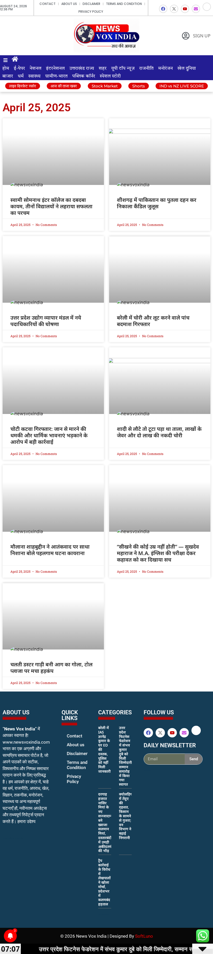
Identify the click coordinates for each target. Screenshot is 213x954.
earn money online (103, 914)
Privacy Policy (90, 11)
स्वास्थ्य (34, 76)
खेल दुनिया (186, 68)
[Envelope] (196, 9)
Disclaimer (91, 4)
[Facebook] (163, 9)
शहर (102, 68)
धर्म (21, 76)
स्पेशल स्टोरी (110, 76)
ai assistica (147, 770)
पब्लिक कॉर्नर (83, 76)
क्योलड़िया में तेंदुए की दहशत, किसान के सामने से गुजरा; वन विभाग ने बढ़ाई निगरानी (126, 816)
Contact (47, 4)
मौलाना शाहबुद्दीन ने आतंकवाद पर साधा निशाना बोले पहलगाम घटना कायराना (50, 550)
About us (69, 4)
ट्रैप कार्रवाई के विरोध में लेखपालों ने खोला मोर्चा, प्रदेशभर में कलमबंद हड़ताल (104, 882)
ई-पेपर (19, 68)
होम (5, 68)
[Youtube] (185, 9)
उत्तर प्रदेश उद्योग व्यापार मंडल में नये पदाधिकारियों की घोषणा (45, 321)
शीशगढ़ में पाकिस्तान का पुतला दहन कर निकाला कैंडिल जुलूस (156, 203)
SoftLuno (144, 936)
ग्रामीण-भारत (56, 76)
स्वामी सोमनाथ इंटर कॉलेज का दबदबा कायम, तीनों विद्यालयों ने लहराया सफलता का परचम (51, 206)
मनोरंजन (165, 68)
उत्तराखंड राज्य (81, 68)
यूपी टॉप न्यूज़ (123, 68)
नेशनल (35, 68)
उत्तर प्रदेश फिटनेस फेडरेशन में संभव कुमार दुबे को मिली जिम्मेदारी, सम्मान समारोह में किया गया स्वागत (126, 756)
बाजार (7, 76)
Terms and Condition (124, 4)
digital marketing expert (69, 786)
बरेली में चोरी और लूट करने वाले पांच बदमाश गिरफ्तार (153, 321)
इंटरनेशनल (55, 68)
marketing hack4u (13, 838)
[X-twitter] (174, 9)
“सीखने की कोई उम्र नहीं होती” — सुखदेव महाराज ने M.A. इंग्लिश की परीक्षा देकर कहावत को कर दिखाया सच (158, 553)
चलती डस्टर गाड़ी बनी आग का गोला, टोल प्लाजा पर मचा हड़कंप (51, 667)
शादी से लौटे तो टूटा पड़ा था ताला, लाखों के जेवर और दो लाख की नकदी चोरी (159, 432)
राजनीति (146, 68)
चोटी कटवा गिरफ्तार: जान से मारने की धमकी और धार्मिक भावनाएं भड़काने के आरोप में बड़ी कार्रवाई (49, 435)
